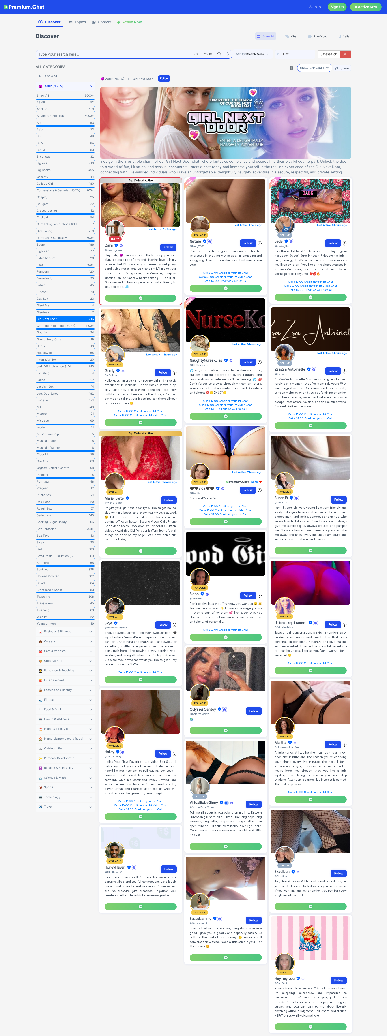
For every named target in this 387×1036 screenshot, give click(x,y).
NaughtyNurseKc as (206, 360)
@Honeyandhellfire (287, 747)
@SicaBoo (196, 493)
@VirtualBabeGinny (202, 807)
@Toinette (281, 374)
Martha (281, 743)
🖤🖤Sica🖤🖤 (202, 488)
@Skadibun (281, 876)
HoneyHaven (115, 867)
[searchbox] (302, 54)
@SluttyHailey (113, 756)
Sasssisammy (201, 918)
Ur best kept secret (291, 623)
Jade (279, 241)
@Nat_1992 (197, 246)
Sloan (195, 594)
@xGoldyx (111, 375)
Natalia (196, 241)
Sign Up (337, 7)
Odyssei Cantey (203, 709)
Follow (164, 78)
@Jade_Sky (282, 246)
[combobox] (295, 54)
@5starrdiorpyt (199, 714)
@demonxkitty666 (116, 627)
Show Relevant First (314, 68)
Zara (109, 245)
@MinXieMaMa (284, 627)
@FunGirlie (281, 983)
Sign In (315, 7)
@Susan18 (281, 502)
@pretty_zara (113, 250)
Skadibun (282, 872)
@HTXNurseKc (199, 365)
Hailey (110, 752)
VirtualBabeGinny (204, 803)
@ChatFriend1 (113, 872)
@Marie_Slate (113, 502)
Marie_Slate (115, 498)
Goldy (110, 371)
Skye (109, 623)
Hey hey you (285, 978)
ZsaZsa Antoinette (290, 369)
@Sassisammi (198, 923)
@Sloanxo (196, 598)
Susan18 (282, 498)
